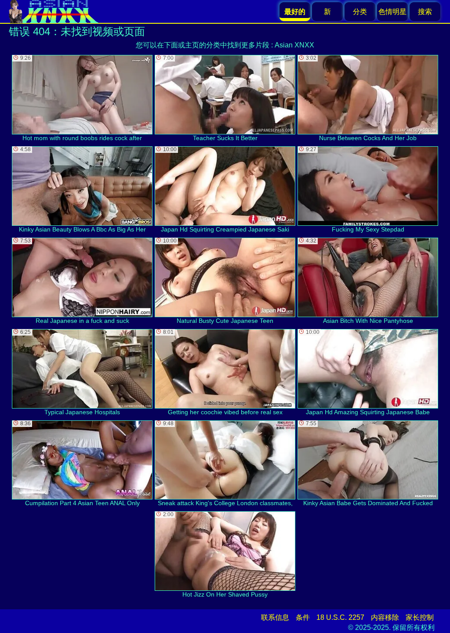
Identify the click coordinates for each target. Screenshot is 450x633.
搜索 (425, 11)
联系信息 (275, 617)
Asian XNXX (294, 45)
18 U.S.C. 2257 (340, 617)
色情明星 (392, 11)
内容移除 (385, 617)
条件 (303, 617)
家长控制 (420, 617)
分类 (360, 11)
